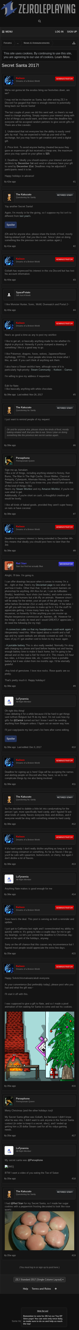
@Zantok (18, 720)
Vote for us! (42, 1311)
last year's (25, 216)
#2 (74, 246)
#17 (74, 1135)
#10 (74, 747)
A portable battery (15, 645)
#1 (74, 181)
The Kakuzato (23, 194)
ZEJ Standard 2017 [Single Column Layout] (38, 1279)
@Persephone (35, 1160)
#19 (74, 1255)
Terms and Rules (41, 1288)
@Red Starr (17, 1203)
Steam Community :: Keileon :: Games (51, 369)
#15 (74, 953)
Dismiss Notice (64, 1310)
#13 (74, 864)
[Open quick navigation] (74, 43)
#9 (74, 686)
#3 (74, 280)
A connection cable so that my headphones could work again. (38, 629)
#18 (74, 1178)
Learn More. (62, 57)
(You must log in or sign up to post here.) (39, 1267)
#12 (74, 824)
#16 (74, 1086)
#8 (74, 550)
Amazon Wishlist (51, 489)
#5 (74, 394)
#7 (74, 514)
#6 (74, 445)
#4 (74, 310)
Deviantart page (44, 585)
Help (25, 1288)
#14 (74, 894)
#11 (74, 784)
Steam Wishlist (24, 489)
